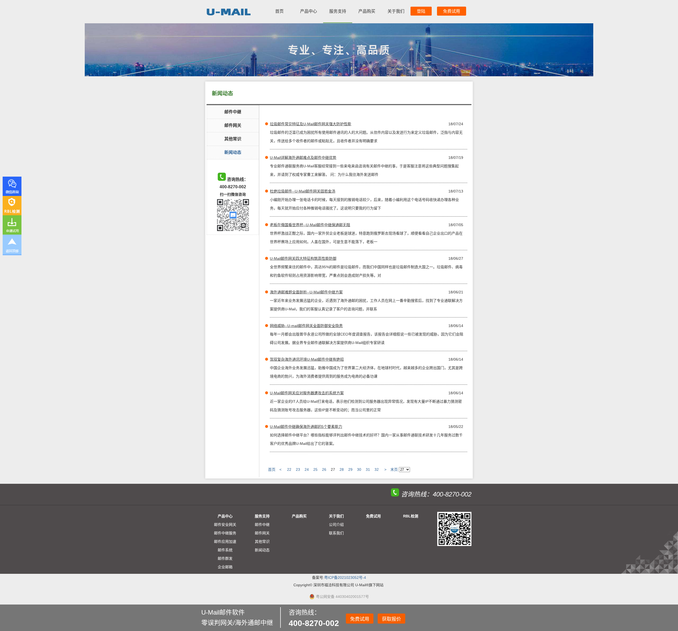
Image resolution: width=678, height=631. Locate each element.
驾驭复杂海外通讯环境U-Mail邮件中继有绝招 (307, 359)
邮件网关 (232, 125)
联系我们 (336, 533)
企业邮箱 (225, 567)
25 (315, 469)
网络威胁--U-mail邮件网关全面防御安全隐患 (306, 326)
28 (342, 469)
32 (376, 469)
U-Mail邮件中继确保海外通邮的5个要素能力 (306, 426)
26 (324, 469)
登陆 (421, 11)
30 (359, 469)
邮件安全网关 (225, 524)
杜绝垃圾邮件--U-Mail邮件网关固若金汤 (302, 191)
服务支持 (337, 11)
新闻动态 (232, 152)
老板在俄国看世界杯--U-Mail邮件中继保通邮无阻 (310, 225)
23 (298, 469)
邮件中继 (232, 112)
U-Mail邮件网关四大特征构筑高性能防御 (303, 258)
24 (307, 469)
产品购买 (366, 11)
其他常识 (232, 139)
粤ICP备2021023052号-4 (345, 577)
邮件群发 (225, 558)
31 (368, 469)
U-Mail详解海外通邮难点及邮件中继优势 (303, 157)
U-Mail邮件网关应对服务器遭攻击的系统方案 (307, 393)
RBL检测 (410, 516)
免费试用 (451, 11)
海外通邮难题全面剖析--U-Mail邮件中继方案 (306, 292)
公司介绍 (336, 524)
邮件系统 (225, 550)
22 (289, 469)
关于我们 (395, 11)
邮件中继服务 (225, 533)
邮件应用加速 (225, 541)
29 (350, 469)
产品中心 (308, 11)
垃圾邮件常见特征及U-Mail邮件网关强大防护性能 (310, 124)
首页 (279, 11)
